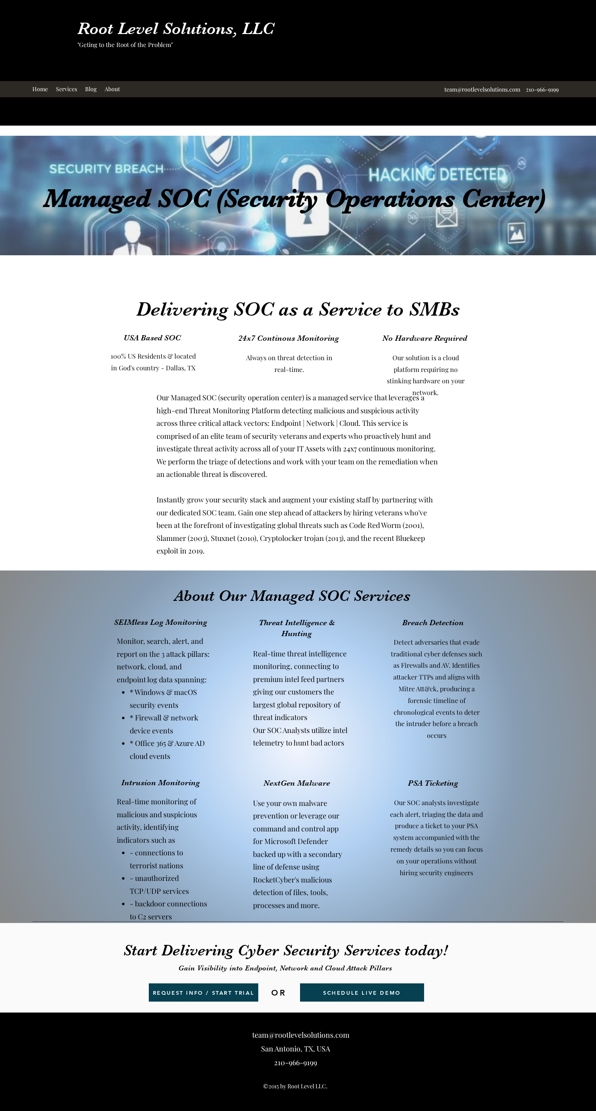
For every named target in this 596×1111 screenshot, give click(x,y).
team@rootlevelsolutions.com (482, 89)
